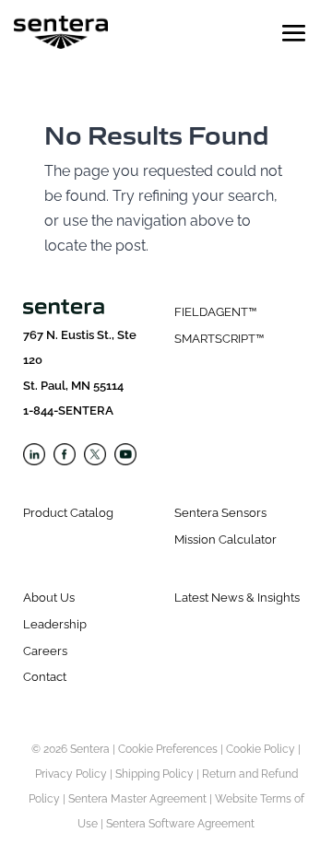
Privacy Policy (71, 774)
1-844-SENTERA (68, 410)
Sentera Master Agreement (137, 798)
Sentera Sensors (220, 513)
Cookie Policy (260, 749)
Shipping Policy (154, 774)
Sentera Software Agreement (180, 823)
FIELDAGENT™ (215, 312)
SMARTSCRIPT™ (219, 339)
